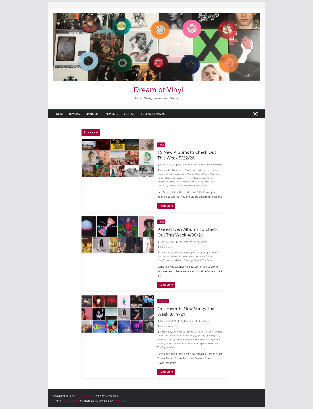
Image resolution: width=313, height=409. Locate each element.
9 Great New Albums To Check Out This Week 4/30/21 (187, 232)
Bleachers (177, 170)
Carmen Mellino (203, 331)
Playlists (111, 114)
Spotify (203, 343)
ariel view (189, 331)
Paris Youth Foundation (200, 339)
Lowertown (180, 173)
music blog (163, 177)
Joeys (192, 335)
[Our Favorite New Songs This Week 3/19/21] (118, 314)
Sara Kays (182, 343)
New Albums (194, 177)
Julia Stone (212, 252)
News (59, 114)
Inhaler (185, 335)
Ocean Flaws (182, 339)
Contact (129, 114)
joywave (200, 335)
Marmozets (216, 173)
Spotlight (93, 114)
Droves (161, 335)
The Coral (162, 185)
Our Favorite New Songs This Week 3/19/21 (186, 311)
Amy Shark (177, 252)
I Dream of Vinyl (156, 89)
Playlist (160, 343)
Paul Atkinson (185, 164)
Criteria (201, 170)
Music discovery (178, 177)
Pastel (217, 339)
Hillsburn (170, 335)
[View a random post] (255, 114)
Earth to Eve (212, 170)
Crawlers (216, 331)
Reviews (74, 114)
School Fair (208, 181)
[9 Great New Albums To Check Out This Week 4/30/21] (118, 235)
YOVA (204, 185)
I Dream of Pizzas (153, 114)
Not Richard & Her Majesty (189, 181)
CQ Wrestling (190, 170)
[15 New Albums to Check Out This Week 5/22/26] (118, 158)
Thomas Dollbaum (177, 185)
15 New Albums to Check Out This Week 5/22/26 (186, 155)
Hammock (162, 173)
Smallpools (193, 343)
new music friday (165, 181)
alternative (165, 170)
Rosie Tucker (163, 260)
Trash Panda (194, 185)
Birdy (186, 252)
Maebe (190, 173)
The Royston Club (166, 347)
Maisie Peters (202, 173)
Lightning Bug (212, 335)
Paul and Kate (187, 321)
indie (171, 173)
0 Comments (215, 164)
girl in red (195, 252)
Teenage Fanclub (192, 260)
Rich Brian (171, 343)
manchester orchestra (168, 256)
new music (206, 177)
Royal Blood (177, 260)
